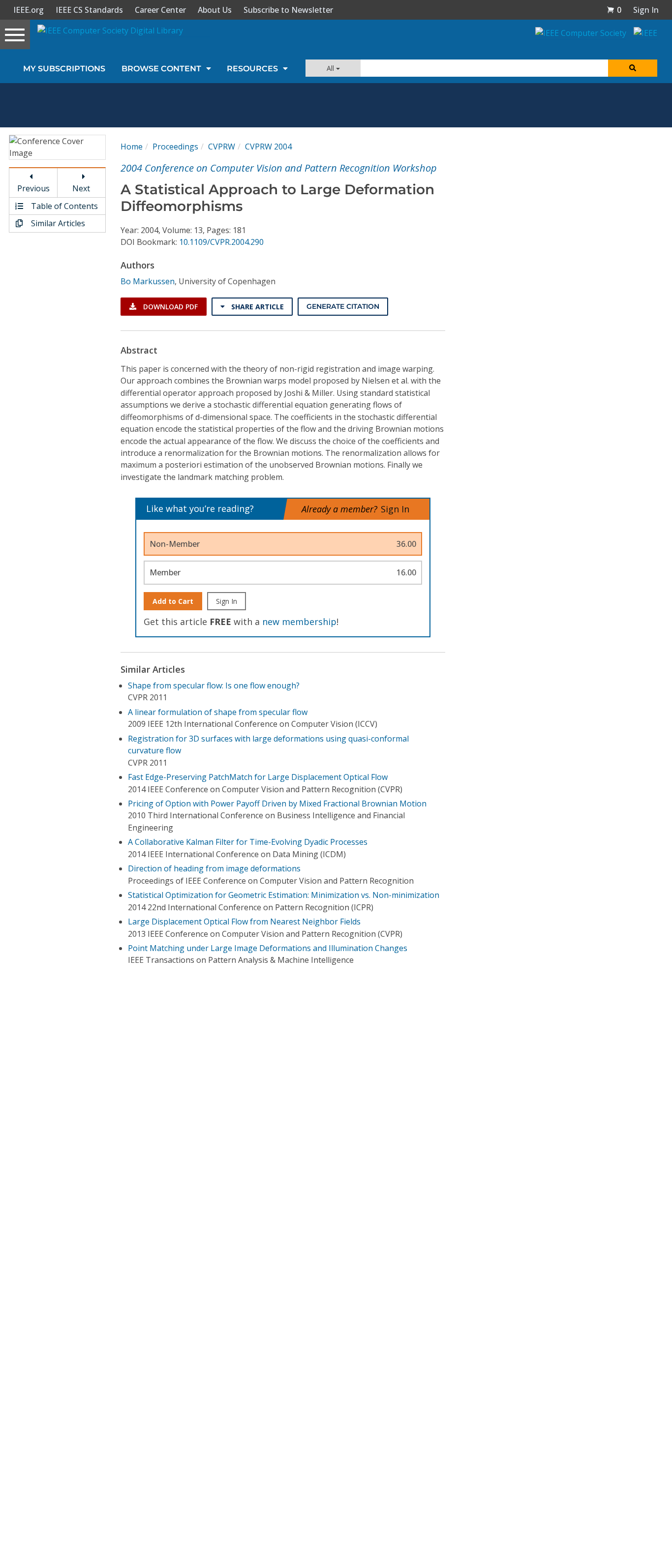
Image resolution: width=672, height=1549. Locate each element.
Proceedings (175, 146)
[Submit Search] (632, 68)
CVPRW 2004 (268, 146)
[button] (614, 10)
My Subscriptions (64, 68)
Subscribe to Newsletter (288, 9)
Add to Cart (173, 601)
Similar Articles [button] (57, 223)
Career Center (160, 9)
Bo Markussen (148, 281)
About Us (215, 9)
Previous (33, 188)
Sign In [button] (646, 9)
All (331, 68)
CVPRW (221, 146)
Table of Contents (63, 206)
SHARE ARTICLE (256, 306)
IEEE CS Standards (89, 9)
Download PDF (169, 306)
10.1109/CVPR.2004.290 (221, 242)
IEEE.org (28, 9)
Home (132, 146)
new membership (299, 621)
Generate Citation (342, 306)
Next (81, 188)
